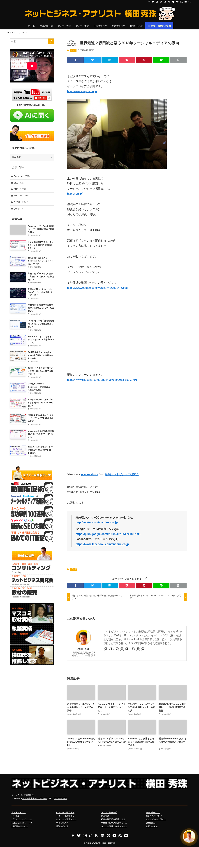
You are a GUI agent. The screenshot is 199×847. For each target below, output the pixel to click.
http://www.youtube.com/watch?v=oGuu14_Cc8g (97, 287)
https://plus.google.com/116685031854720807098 (108, 534)
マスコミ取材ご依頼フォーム (114, 823)
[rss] (181, 1)
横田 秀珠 (84, 649)
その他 (21, 202)
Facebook (22, 176)
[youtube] (177, 1)
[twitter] (153, 1)
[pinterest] (173, 1)
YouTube (21, 195)
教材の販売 (151, 823)
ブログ (73, 50)
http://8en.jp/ (75, 193)
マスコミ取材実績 (109, 812)
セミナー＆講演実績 (65, 812)
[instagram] (157, 1)
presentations (89, 474)
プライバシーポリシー (22, 819)
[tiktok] (161, 1)
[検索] (189, 1)
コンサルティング (154, 816)
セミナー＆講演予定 (65, 816)
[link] (106, 649)
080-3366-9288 (60, 798)
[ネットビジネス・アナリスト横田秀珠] (99, 13)
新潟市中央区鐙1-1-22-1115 (34, 798)
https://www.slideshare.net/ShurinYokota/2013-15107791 (102, 379)
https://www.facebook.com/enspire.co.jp (102, 544)
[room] (165, 1)
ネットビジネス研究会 (156, 819)
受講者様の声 (62, 826)
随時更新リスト (153, 812)
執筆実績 (105, 816)
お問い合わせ (152, 826)
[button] (75, 60)
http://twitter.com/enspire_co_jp (97, 522)
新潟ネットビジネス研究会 (122, 474)
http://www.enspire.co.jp (82, 91)
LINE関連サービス (20, 826)
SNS (20, 189)
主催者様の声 (62, 823)
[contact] (185, 1)
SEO (19, 182)
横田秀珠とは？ (19, 812)
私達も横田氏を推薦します (113, 819)
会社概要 (16, 816)
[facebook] (149, 1)
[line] (169, 1)
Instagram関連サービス (22, 823)
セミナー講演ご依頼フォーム (114, 826)
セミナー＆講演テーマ (66, 819)
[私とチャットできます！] (189, 836)
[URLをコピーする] (178, 60)
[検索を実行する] (51, 41)
